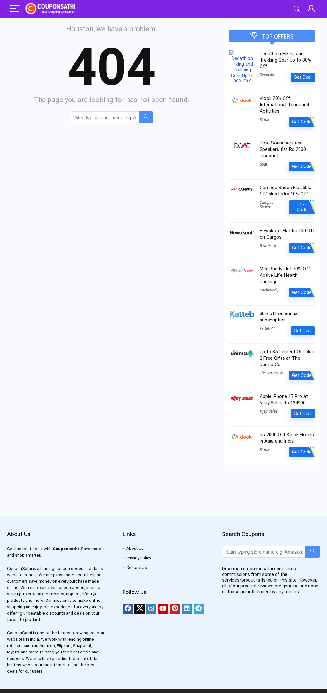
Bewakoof (268, 245)
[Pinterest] (175, 609)
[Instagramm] (151, 609)
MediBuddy (269, 290)
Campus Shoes (266, 204)
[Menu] (14, 9)
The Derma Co (271, 373)
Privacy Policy (138, 558)
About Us (135, 548)
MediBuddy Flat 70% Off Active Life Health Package (285, 275)
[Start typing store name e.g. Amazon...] (146, 117)
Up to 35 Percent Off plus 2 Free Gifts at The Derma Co (287, 358)
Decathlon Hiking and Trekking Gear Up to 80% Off (285, 60)
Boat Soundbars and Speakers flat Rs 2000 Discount (283, 149)
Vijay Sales (269, 411)
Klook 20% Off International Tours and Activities (284, 104)
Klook (264, 119)
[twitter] (139, 609)
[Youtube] (163, 609)
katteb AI (267, 328)
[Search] (297, 9)
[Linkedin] (187, 609)
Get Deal (303, 77)
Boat (263, 164)
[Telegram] (199, 609)
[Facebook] (128, 609)
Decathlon (268, 75)
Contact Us (136, 567)
